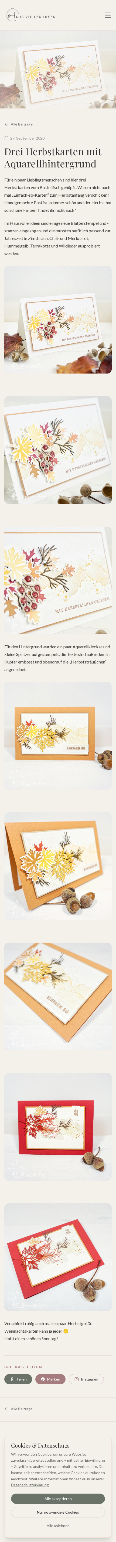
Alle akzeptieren (58, 1498)
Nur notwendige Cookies (58, 1512)
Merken (53, 1379)
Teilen (21, 1379)
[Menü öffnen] (108, 15)
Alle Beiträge (22, 124)
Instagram (89, 1379)
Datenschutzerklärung (30, 1484)
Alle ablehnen (58, 1525)
